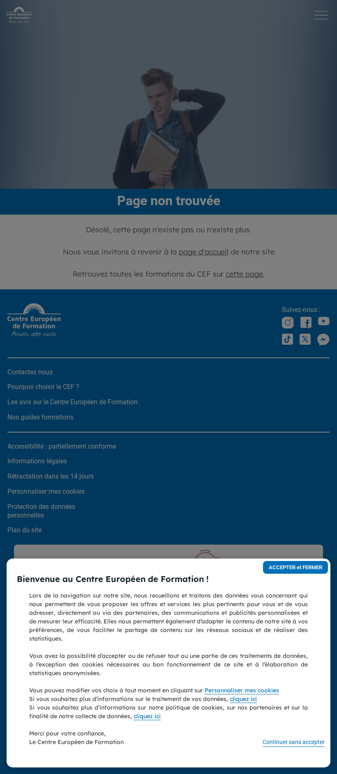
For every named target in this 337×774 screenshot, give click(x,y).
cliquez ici (243, 699)
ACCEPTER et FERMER (295, 567)
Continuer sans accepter (294, 742)
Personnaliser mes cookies (242, 690)
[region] (168, 663)
